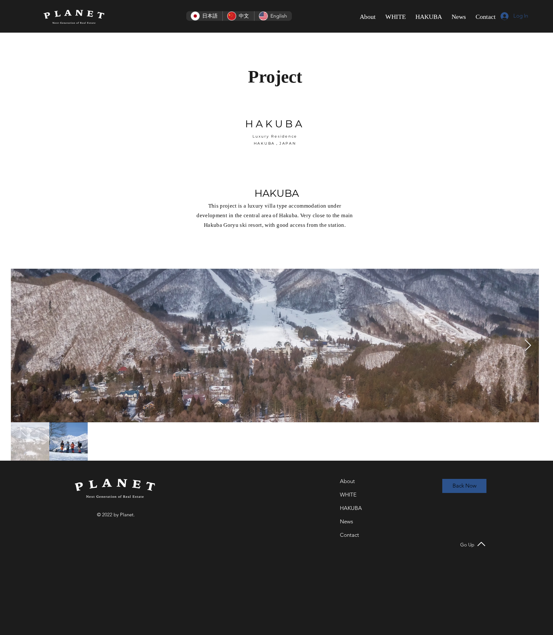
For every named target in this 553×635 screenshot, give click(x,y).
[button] (396, 17)
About (347, 481)
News (346, 521)
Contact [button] (349, 535)
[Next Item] (528, 345)
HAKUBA (351, 508)
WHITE (348, 494)
